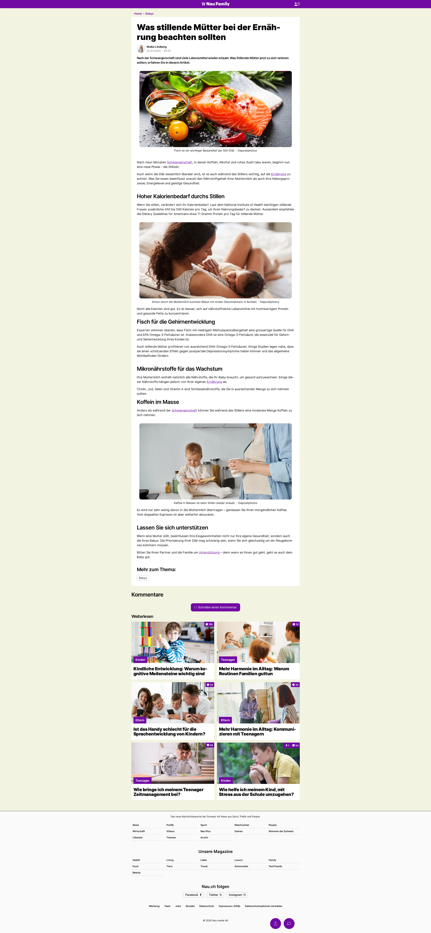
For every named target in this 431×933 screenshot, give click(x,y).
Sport (204, 824)
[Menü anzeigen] (297, 4)
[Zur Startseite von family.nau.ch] (215, 4)
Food (135, 866)
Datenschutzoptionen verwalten (263, 906)
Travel (204, 866)
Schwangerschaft (179, 162)
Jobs (178, 906)
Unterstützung (209, 552)
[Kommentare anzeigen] (289, 923)
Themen (171, 837)
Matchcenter (242, 824)
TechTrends (275, 866)
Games (239, 831)
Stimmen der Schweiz (281, 831)
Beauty (137, 872)
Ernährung (278, 174)
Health (136, 860)
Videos (170, 831)
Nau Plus (206, 831)
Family (272, 860)
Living (170, 860)
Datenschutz (206, 906)
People (273, 824)
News (136, 824)
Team (167, 906)
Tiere (169, 866)
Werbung (154, 906)
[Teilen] (275, 923)
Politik (170, 824)
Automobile (241, 866)
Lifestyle (137, 837)
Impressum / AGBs (229, 906)
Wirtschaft (139, 831)
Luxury (239, 860)
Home (138, 13)
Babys (149, 13)
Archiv (204, 837)
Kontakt (190, 906)
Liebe (204, 860)
